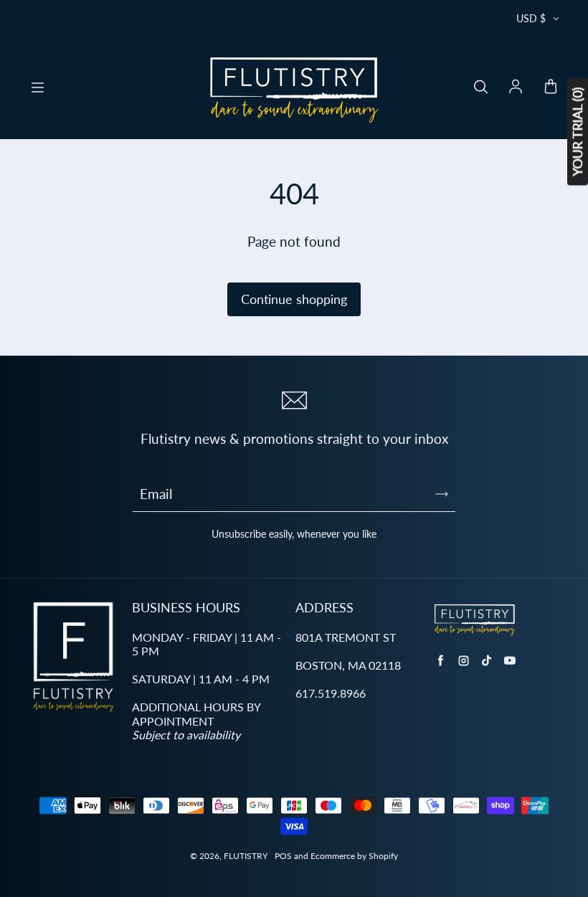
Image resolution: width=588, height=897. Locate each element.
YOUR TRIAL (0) (577, 131)
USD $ (531, 18)
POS (283, 855)
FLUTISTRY (245, 855)
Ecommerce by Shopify (354, 855)
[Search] (480, 87)
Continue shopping (294, 299)
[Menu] (37, 87)
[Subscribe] (441, 494)
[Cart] (550, 87)
